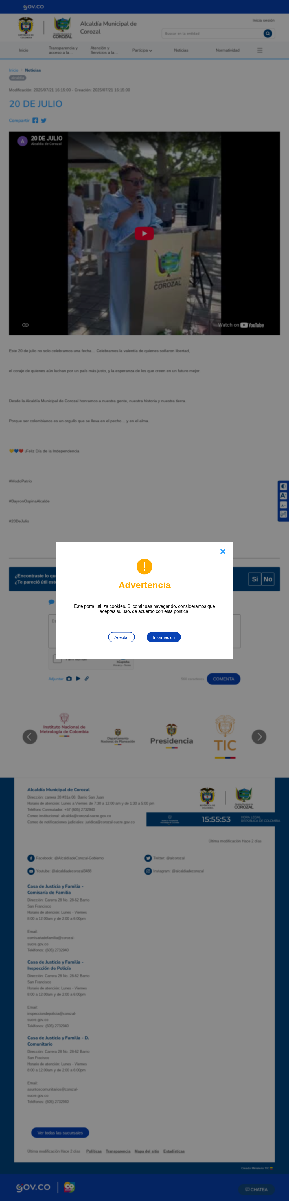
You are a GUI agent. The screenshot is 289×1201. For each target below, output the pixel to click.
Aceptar (121, 637)
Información (164, 637)
